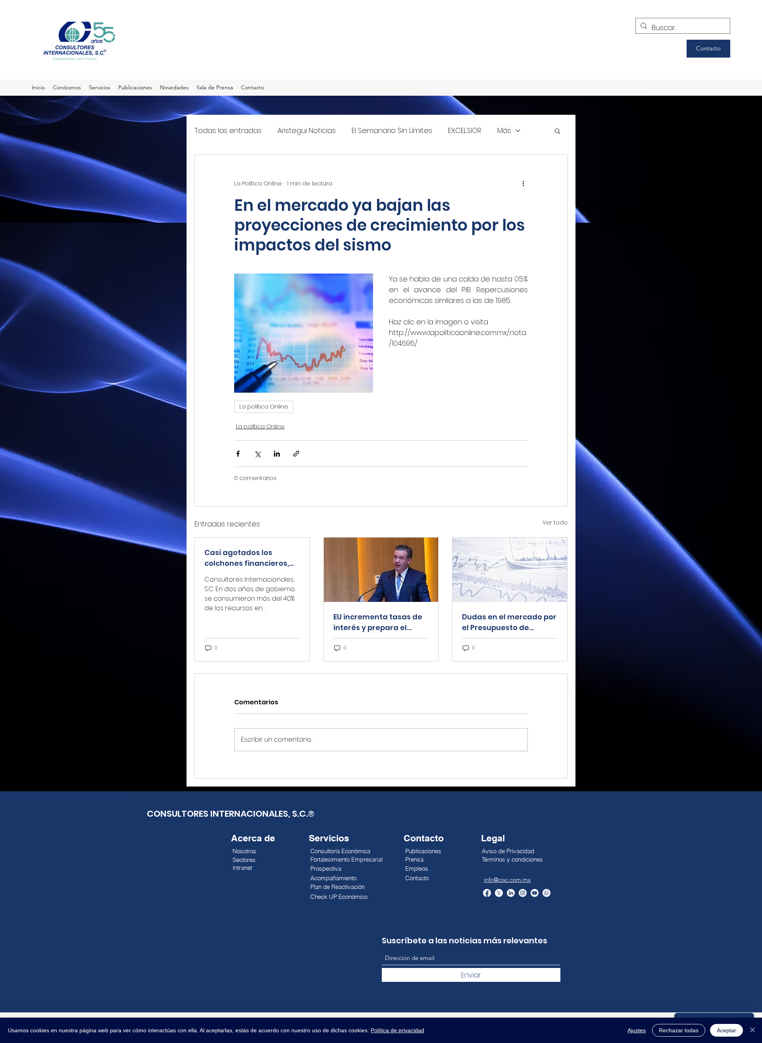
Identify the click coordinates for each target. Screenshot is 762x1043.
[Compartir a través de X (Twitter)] (257, 453)
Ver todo (555, 522)
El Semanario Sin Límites (392, 130)
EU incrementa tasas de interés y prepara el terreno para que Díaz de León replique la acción (380, 622)
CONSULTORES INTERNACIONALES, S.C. (227, 814)
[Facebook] (487, 893)
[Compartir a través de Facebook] (238, 453)
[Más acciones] (523, 183)
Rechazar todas (678, 1030)
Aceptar (726, 1030)
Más (504, 130)
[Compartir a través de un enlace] (296, 453)
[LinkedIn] (511, 893)
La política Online (263, 407)
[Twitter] (499, 893)
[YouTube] (535, 893)
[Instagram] (523, 893)
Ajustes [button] (636, 1030)
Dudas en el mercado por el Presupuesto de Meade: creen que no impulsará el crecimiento (509, 622)
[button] (557, 130)
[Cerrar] (752, 1030)
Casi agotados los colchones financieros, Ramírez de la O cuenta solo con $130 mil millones (251, 558)
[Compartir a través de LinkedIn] (277, 453)
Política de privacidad (397, 1030)
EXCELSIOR (464, 130)
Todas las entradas (228, 130)
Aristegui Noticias (306, 130)
